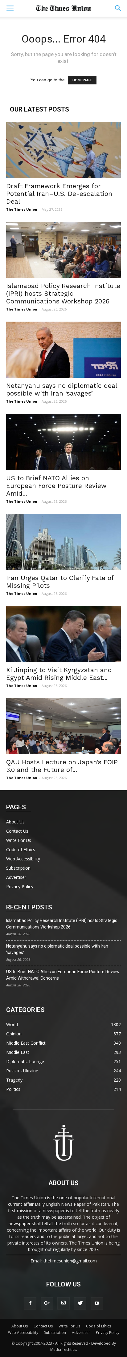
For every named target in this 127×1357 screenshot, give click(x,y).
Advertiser (16, 877)
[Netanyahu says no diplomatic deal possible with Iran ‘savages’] (63, 350)
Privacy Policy (19, 886)
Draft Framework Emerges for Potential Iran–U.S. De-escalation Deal (59, 193)
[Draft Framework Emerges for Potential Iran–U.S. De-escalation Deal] (63, 150)
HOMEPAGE (82, 80)
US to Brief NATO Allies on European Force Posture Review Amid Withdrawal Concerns (63, 975)
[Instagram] (63, 1303)
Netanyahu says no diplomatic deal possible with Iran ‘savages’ (61, 389)
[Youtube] (97, 1303)
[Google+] (47, 1303)
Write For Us (18, 840)
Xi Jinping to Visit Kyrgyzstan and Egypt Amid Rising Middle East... (59, 673)
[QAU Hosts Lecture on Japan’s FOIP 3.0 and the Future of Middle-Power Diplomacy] (63, 726)
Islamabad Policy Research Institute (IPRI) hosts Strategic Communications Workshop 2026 (63, 293)
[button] (118, 8)
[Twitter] (80, 1303)
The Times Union (21, 209)
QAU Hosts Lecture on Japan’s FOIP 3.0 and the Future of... (62, 766)
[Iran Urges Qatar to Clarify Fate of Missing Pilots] (63, 542)
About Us (15, 822)
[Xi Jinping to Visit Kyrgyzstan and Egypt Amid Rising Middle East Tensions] (63, 634)
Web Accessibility (23, 859)
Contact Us (17, 831)
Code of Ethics (20, 849)
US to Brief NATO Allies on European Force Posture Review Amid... (56, 485)
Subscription (18, 868)
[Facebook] (30, 1303)
